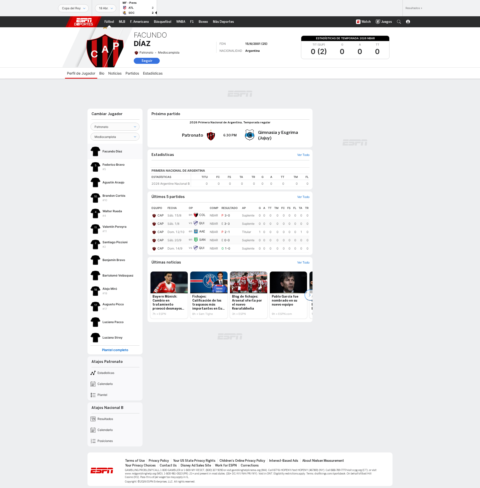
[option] (169, 295)
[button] (399, 22)
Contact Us (168, 465)
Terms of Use (135, 460)
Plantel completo (115, 350)
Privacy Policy (159, 460)
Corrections (250, 465)
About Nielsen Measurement (323, 460)
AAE (202, 231)
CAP (161, 215)
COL (202, 215)
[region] (250, 180)
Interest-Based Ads (283, 460)
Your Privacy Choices (140, 465)
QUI (201, 223)
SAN (202, 239)
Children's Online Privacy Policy (242, 460)
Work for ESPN (226, 465)
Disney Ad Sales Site (196, 465)
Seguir (147, 61)
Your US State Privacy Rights (194, 460)
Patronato (146, 52)
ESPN (83, 21)
